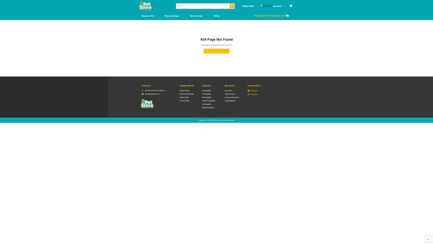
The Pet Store (216, 120)
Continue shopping (215, 51)
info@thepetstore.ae (152, 94)
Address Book (230, 94)
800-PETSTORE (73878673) (155, 91)
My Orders (228, 91)
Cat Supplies (206, 94)
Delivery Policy (185, 91)
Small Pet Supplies (208, 101)
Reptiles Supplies (208, 107)
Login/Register (230, 101)
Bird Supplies (206, 97)
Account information (232, 97)
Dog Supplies (206, 91)
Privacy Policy (184, 101)
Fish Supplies (206, 104)
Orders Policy (184, 97)
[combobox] (205, 6)
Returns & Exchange (187, 94)
